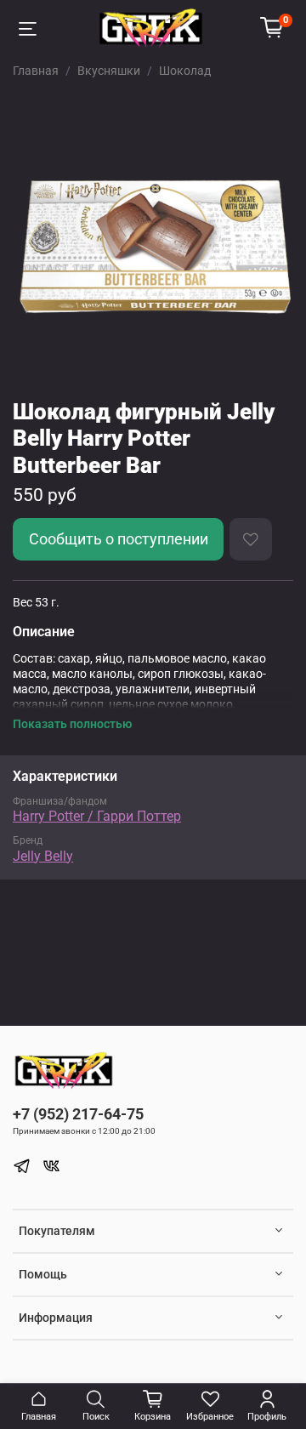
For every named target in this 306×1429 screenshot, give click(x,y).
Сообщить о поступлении (118, 539)
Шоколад (185, 70)
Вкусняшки (108, 70)
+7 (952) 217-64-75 (78, 1114)
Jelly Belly (43, 856)
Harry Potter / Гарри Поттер (97, 816)
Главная (36, 70)
